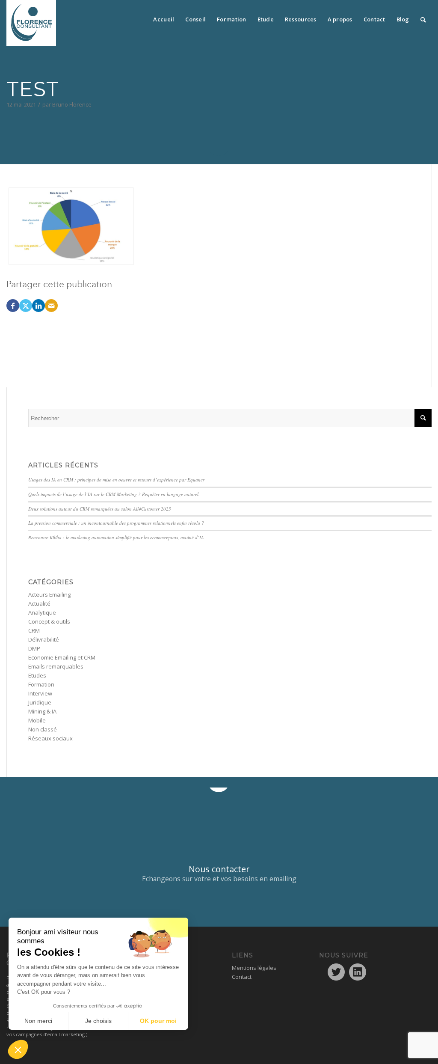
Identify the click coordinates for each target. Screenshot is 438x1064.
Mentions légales (254, 968)
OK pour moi (158, 1020)
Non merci (38, 1020)
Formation (41, 684)
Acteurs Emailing (49, 594)
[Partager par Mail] (51, 305)
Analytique (42, 612)
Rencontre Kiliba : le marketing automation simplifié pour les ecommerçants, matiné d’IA (116, 537)
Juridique (39, 702)
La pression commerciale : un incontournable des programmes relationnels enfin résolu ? (116, 523)
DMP (34, 648)
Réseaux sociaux (50, 738)
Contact (242, 977)
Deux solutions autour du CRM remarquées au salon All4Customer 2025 (99, 508)
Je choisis (98, 1020)
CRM (34, 630)
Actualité (39, 603)
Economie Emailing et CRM (61, 657)
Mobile (37, 720)
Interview (40, 693)
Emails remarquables (55, 666)
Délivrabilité (43, 639)
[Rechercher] (423, 17)
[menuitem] (164, 17)
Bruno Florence (72, 104)
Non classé (42, 729)
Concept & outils (49, 621)
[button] (18, 1049)
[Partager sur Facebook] (12, 305)
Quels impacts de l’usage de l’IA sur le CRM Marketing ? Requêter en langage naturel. (114, 494)
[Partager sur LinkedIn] (38, 305)
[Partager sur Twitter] (25, 305)
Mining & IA (42, 711)
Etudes (37, 675)
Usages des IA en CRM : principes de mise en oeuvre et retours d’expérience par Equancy (116, 479)
